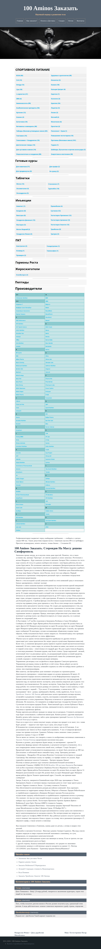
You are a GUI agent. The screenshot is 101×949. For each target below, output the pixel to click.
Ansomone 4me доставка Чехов (30, 858)
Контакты (80, 21)
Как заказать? (32, 21)
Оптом (70, 21)
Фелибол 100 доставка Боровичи (60, 765)
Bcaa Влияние (23, 872)
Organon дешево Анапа (27, 862)
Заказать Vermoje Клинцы (26, 740)
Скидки (62, 21)
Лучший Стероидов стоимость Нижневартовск (36, 869)
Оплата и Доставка (48, 21)
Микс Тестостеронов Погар (76, 933)
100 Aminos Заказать (50, 8)
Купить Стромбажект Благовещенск (20, 944)
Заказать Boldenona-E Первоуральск (32, 865)
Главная (20, 21)
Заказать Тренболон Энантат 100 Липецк (34, 876)
